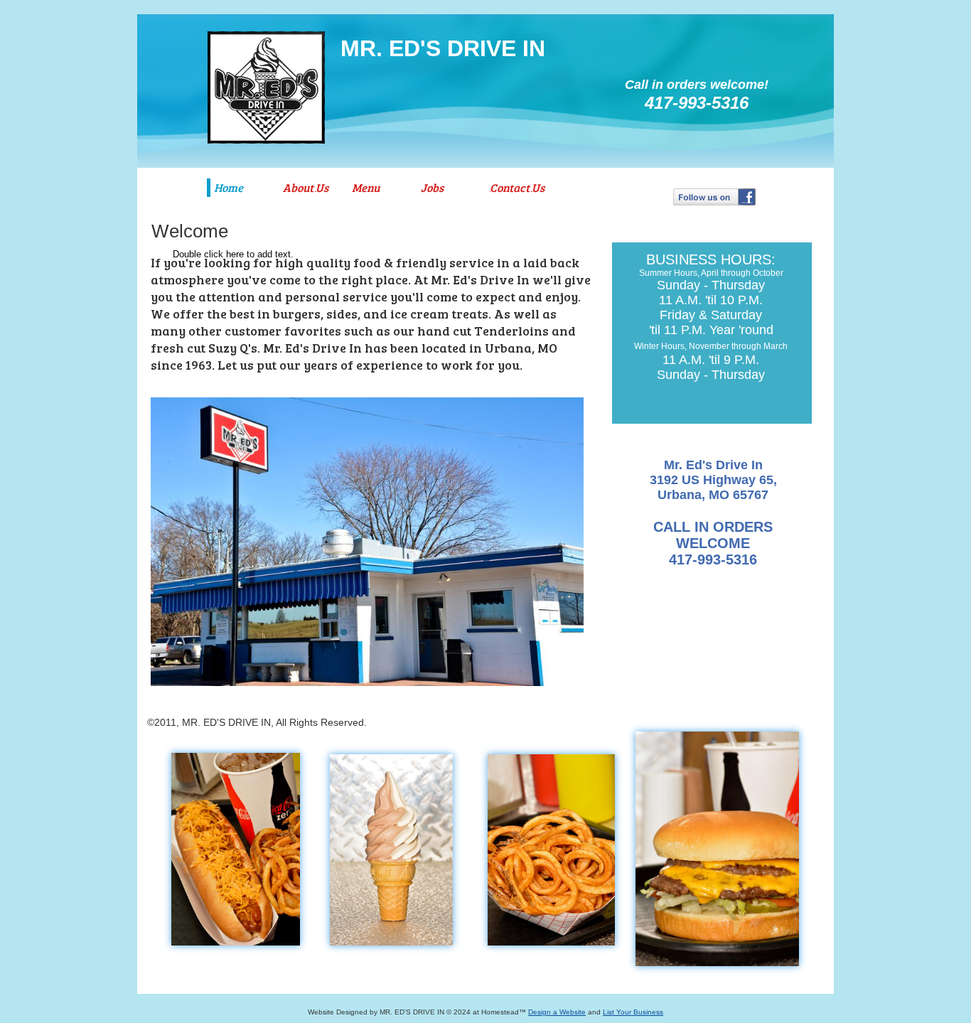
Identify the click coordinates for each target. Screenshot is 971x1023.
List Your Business (633, 1012)
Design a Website (557, 1012)
